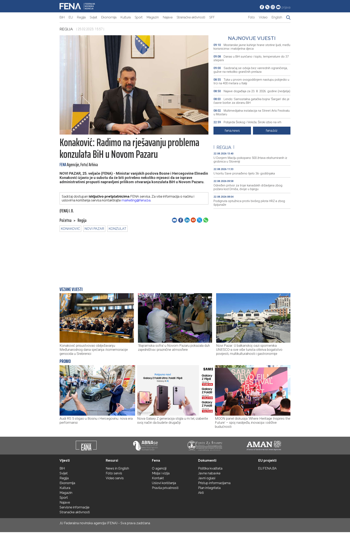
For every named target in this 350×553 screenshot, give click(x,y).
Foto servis (114, 473)
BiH (62, 17)
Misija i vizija (161, 473)
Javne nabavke (209, 473)
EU (71, 17)
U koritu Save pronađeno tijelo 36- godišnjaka (244, 173)
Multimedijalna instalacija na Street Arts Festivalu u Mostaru (251, 112)
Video (263, 17)
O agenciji (159, 468)
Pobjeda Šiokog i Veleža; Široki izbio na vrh (247, 122)
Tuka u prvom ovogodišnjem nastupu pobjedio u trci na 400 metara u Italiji (251, 81)
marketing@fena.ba (136, 200)
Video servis (115, 478)
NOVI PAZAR (94, 229)
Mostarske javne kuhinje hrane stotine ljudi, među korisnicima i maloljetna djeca (251, 46)
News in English (117, 468)
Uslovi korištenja (164, 483)
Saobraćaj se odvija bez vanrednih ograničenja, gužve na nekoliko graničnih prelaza (250, 70)
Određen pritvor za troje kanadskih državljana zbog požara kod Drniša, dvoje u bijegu (247, 187)
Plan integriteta (209, 488)
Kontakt (158, 478)
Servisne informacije (74, 507)
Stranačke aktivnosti (191, 17)
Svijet (93, 17)
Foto (251, 17)
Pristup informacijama (214, 483)
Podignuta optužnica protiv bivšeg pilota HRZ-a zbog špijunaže (249, 202)
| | (223, 147)
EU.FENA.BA (267, 468)
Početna (65, 220)
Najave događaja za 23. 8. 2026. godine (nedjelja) (251, 91)
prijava (286, 7)
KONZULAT (117, 229)
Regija (81, 17)
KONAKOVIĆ (70, 229)
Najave (168, 17)
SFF (212, 17)
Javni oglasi (206, 478)
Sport (139, 17)
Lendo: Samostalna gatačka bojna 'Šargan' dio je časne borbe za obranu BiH (251, 101)
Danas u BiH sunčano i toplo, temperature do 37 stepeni (251, 58)
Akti (201, 493)
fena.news (232, 131)
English (277, 17)
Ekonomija (108, 17)
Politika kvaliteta (210, 468)
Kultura (126, 17)
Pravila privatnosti (165, 488)
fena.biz (271, 131)
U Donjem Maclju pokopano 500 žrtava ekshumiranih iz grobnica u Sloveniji (250, 159)
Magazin (153, 17)
